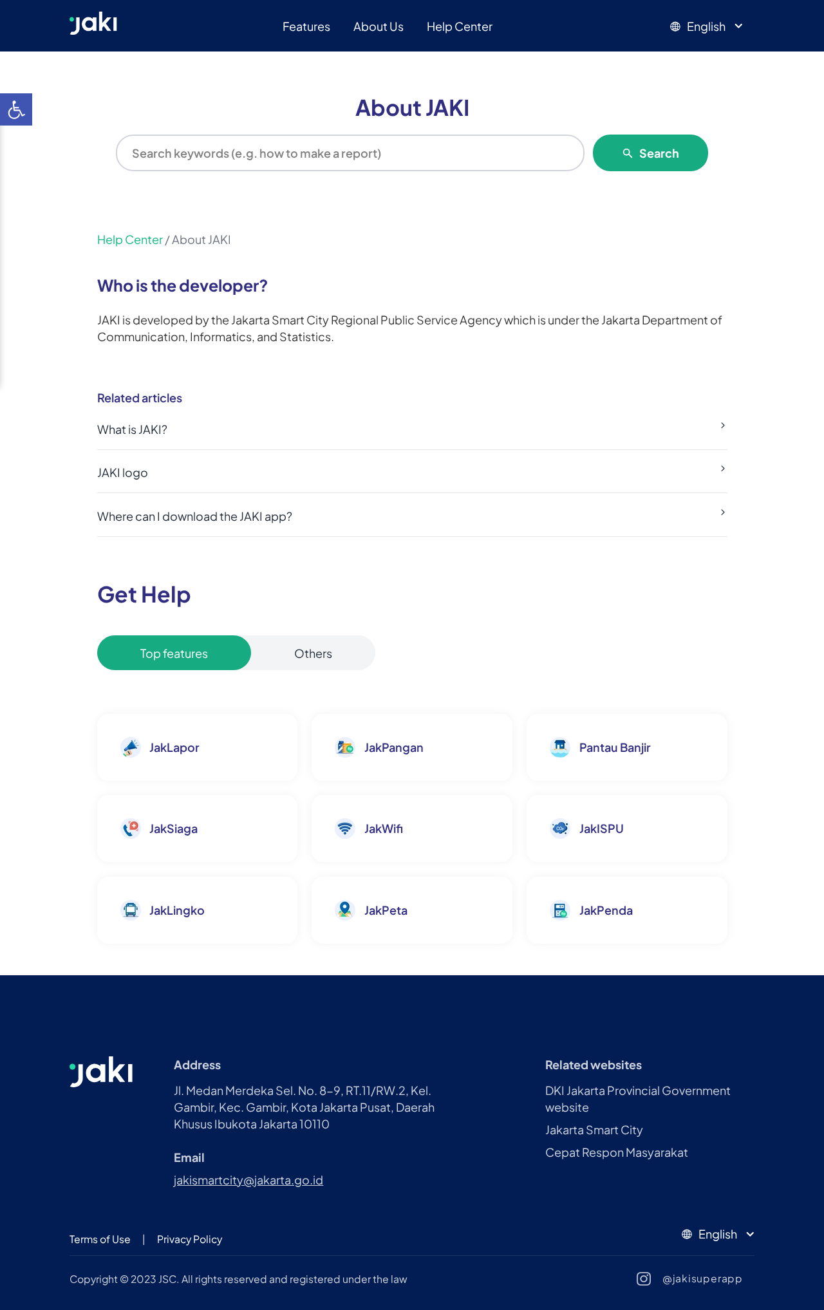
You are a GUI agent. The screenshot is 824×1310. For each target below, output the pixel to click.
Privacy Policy (189, 1239)
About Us (378, 26)
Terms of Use (100, 1239)
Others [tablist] (313, 653)
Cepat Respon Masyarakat (616, 1152)
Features (306, 26)
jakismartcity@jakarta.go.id (248, 1179)
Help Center (459, 26)
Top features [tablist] (174, 653)
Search (659, 152)
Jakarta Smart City (594, 1129)
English (706, 26)
